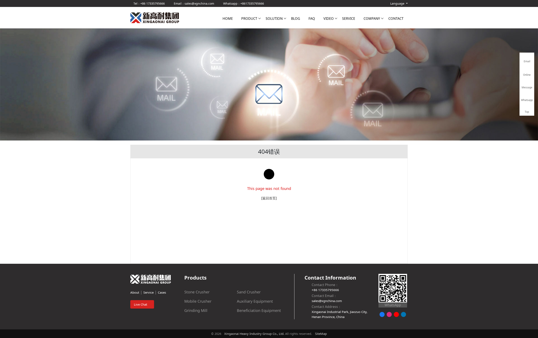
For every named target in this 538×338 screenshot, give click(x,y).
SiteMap (321, 333)
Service (148, 292)
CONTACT (396, 18)
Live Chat (141, 304)
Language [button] (397, 3)
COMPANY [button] (372, 18)
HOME (228, 18)
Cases (162, 292)
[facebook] (382, 314)
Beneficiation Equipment (259, 310)
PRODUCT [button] (249, 18)
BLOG (295, 18)
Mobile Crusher (197, 301)
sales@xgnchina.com (327, 301)
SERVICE (348, 18)
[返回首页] (269, 198)
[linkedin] (403, 314)
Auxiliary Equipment (255, 301)
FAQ (312, 18)
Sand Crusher (249, 291)
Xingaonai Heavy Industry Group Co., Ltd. (254, 333)
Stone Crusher (197, 291)
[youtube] (396, 314)
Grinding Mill (195, 310)
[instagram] (389, 314)
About (134, 292)
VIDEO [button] (328, 18)
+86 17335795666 (325, 290)
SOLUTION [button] (274, 18)
